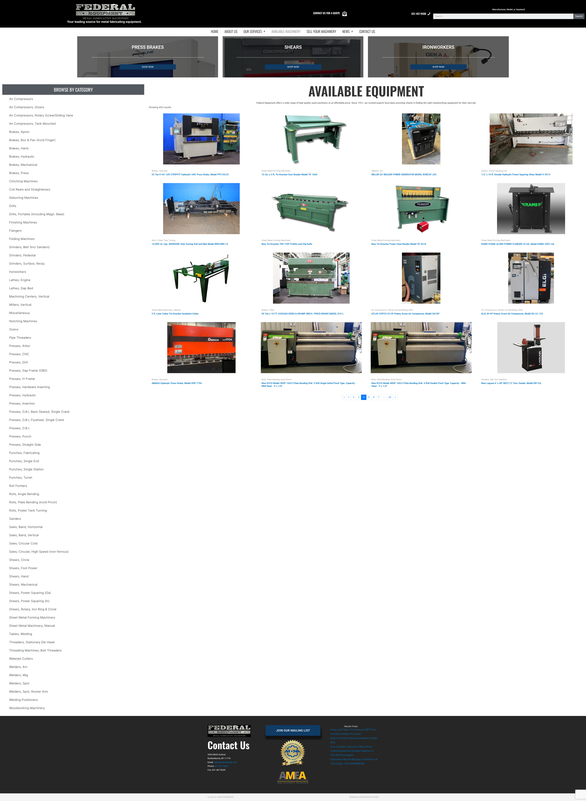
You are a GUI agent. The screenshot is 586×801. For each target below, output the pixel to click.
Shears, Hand (19, 576)
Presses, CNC (19, 354)
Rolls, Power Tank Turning (28, 510)
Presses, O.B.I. (19, 428)
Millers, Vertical (20, 305)
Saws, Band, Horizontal (26, 527)
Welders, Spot (19, 683)
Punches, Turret (20, 477)
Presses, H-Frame (22, 379)
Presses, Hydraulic (22, 395)
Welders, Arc (18, 667)
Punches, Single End (24, 461)
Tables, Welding (20, 634)
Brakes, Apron (19, 132)
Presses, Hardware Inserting (29, 387)
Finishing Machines (23, 222)
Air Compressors (21, 99)
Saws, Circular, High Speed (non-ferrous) (39, 551)
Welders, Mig (18, 675)
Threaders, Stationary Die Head (31, 642)
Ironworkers (17, 272)
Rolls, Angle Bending (24, 494)
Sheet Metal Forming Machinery (32, 617)
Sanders (15, 519)
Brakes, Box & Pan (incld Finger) (32, 140)
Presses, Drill (18, 362)
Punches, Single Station (26, 469)
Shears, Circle (19, 560)
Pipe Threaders (20, 337)
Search (579, 16)
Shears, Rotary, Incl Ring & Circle (32, 609)
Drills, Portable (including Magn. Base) (36, 214)
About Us (230, 31)
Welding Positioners (23, 700)
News (346, 31)
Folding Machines (21, 239)
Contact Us (367, 31)
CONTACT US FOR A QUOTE (326, 13)
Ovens (13, 329)
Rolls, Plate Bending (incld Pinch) (33, 502)
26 (389, 397)
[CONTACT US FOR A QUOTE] (344, 14)
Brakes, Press (19, 173)
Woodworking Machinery (27, 708)
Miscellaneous (19, 313)
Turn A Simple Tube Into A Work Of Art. (351, 746)
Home (214, 31)
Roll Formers (18, 486)
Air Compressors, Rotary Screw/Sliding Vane (41, 115)
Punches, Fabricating (24, 453)
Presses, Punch (20, 436)
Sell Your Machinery (321, 31)
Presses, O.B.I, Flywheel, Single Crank (36, 420)
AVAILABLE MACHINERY (285, 31)
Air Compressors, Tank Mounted (32, 123)
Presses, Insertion (22, 403)
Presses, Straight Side (25, 444)
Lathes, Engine (20, 280)
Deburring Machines (23, 198)
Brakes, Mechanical (23, 165)
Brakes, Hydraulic (21, 156)
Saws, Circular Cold (23, 543)
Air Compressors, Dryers (26, 107)
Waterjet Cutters (21, 658)
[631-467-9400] (429, 13)
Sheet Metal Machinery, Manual (32, 626)
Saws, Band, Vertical (24, 535)
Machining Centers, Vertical (29, 296)
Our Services (253, 31)
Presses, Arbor (19, 346)
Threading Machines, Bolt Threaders (35, 650)
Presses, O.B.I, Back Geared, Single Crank (39, 412)
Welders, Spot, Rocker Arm (28, 691)
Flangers (15, 230)
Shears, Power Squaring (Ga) (30, 593)
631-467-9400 (418, 14)
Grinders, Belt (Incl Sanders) (29, 247)
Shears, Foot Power (23, 568)
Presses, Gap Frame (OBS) (28, 370)
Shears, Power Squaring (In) (29, 601)
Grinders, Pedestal (22, 255)
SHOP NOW (148, 67)
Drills (12, 206)
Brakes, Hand (18, 148)
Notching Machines (23, 321)
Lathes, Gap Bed (21, 288)
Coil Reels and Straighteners (29, 189)
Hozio (375, 797)
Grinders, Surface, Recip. (27, 263)
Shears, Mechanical (23, 584)
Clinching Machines (23, 181)
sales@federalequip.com (225, 762)
